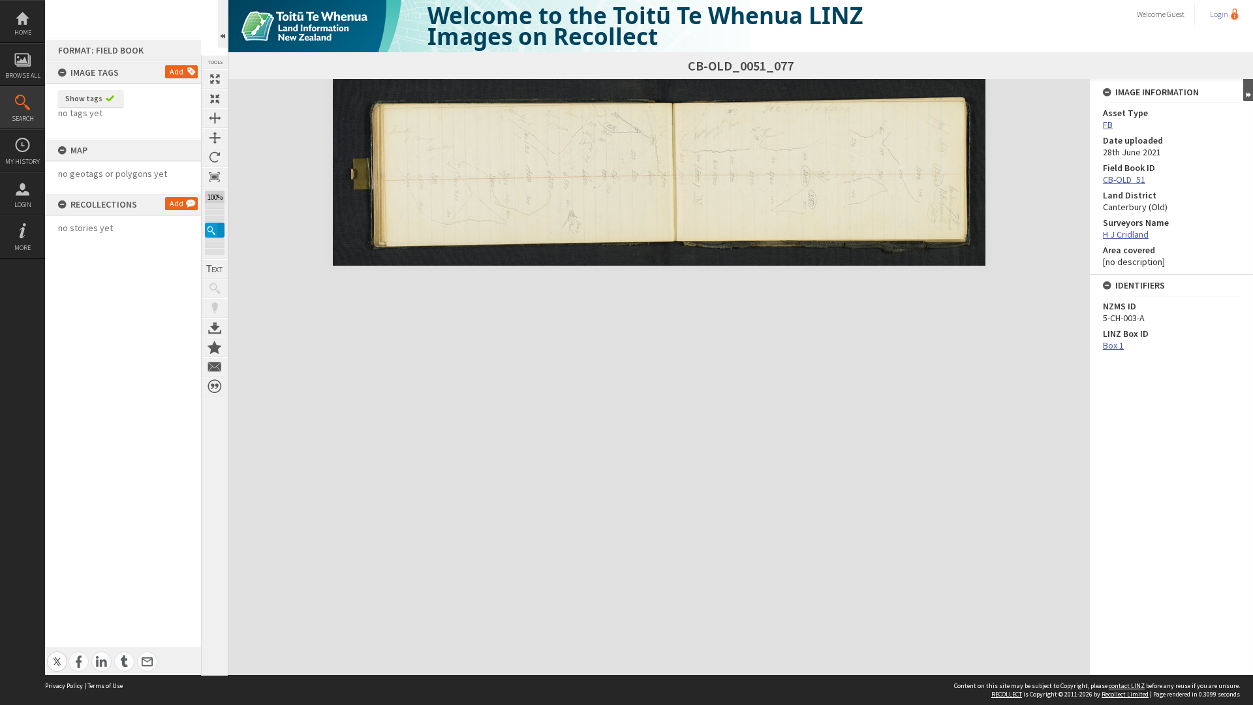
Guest (1175, 14)
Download (215, 327)
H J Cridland (1126, 234)
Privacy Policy (64, 686)
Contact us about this (215, 367)
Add (176, 71)
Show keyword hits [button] (215, 288)
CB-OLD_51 (1124, 179)
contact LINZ (1127, 686)
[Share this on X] (57, 654)
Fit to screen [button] (215, 98)
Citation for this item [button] (215, 386)
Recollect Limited (1125, 694)
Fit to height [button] (215, 138)
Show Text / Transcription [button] (215, 269)
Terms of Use (105, 686)
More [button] (22, 247)
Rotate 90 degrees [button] (215, 157)
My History (22, 161)
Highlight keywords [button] (215, 308)
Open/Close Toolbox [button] (223, 24)
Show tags (83, 98)
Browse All (22, 75)
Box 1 (1113, 345)
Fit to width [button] (215, 118)
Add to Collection (215, 347)
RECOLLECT (1006, 694)
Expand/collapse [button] (1248, 90)
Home (22, 32)
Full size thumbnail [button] (215, 79)
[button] (214, 230)
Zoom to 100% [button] (215, 177)
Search (23, 118)
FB (1108, 125)
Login (22, 204)
